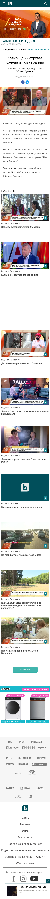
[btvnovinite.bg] (24, 758)
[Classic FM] (19, 796)
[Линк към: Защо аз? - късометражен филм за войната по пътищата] (25, 401)
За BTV (25, 818)
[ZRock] (32, 796)
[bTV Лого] (25, 808)
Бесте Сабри (17, 172)
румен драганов (18, 168)
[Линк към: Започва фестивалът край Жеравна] (25, 217)
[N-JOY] (10, 788)
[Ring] (41, 748)
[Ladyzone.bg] (22, 764)
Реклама (25, 824)
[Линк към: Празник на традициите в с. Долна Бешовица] (25, 640)
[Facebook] (14, 877)
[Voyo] (9, 764)
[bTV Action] (11, 747)
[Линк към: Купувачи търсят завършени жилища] (25, 497)
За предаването (9, 49)
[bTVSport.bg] (38, 764)
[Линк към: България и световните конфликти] (25, 265)
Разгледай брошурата (35, 689)
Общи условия (25, 863)
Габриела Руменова (12, 176)
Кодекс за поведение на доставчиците (25, 850)
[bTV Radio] (25, 788)
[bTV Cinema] (36, 742)
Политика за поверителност (25, 843)
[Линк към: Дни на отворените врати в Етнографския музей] (25, 449)
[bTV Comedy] (22, 742)
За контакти (25, 837)
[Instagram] (23, 877)
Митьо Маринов (32, 172)
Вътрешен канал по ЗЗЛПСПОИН (25, 856)
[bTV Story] (27, 747)
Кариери (25, 830)
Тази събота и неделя (18, 41)
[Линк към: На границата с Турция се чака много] (25, 545)
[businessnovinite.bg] (40, 758)
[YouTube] (34, 877)
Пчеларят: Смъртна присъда (32, 886)
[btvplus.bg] (8, 758)
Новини (22, 49)
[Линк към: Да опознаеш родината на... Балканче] (25, 353)
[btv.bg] (10, 742)
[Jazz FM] (40, 788)
